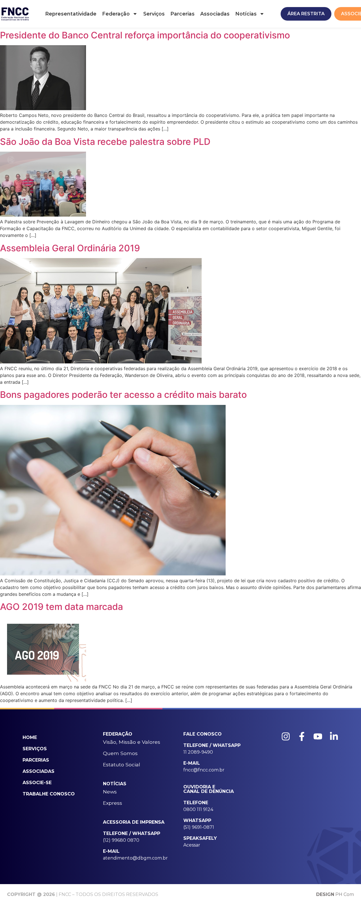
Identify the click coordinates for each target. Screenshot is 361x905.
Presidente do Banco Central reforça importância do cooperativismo (145, 35)
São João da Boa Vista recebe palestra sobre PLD (105, 141)
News (110, 792)
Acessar (191, 845)
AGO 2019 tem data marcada (61, 606)
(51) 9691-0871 (198, 827)
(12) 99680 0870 (121, 840)
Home (30, 737)
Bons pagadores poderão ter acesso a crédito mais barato (123, 394)
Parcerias (182, 14)
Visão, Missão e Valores (131, 742)
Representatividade (70, 14)
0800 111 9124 (198, 809)
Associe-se (37, 782)
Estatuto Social (121, 764)
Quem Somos (120, 753)
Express (112, 803)
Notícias (246, 14)
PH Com (335, 894)
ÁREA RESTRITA (306, 13)
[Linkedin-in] (333, 736)
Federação (116, 14)
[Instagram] (285, 736)
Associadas (215, 14)
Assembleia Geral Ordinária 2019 (70, 248)
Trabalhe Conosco (49, 794)
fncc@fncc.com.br (203, 770)
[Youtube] (317, 736)
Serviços (154, 14)
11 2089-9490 (198, 752)
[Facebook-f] (301, 736)
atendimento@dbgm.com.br (135, 858)
